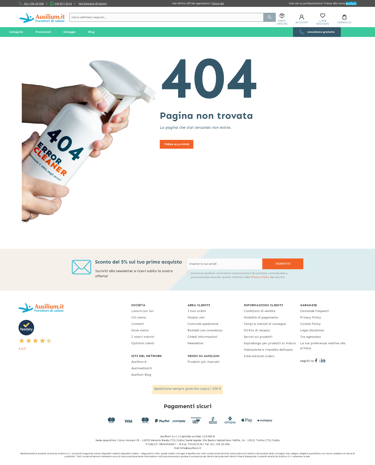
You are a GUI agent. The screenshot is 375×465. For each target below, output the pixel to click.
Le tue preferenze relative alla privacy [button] (322, 345)
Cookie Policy (310, 324)
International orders (259, 356)
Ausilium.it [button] (139, 362)
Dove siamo (140, 330)
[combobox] (173, 17)
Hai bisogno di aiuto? (93, 3)
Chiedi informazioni (202, 337)
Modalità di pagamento (261, 317)
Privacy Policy (260, 277)
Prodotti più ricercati (203, 362)
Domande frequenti (314, 311)
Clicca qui (217, 3)
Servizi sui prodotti (258, 337)
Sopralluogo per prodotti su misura (270, 343)
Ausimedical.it (141, 368)
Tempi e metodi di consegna (265, 324)
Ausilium (351, 3)
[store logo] (42, 18)
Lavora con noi (142, 311)
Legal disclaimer (312, 330)
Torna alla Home (176, 144)
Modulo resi (196, 317)
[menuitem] (16, 32)
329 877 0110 (63, 3)
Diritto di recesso (257, 330)
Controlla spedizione (203, 324)
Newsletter (196, 343)
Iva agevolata (310, 337)
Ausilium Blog (141, 374)
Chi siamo (138, 317)
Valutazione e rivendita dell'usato (268, 349)
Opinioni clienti (142, 343)
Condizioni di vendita (259, 311)
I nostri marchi (142, 337)
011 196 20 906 (33, 3)
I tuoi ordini (197, 311)
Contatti (137, 324)
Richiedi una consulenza (205, 330)
